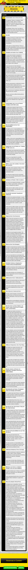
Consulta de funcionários (10, 567)
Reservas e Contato (14, 561)
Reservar (21, 567)
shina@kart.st (18, 2)
